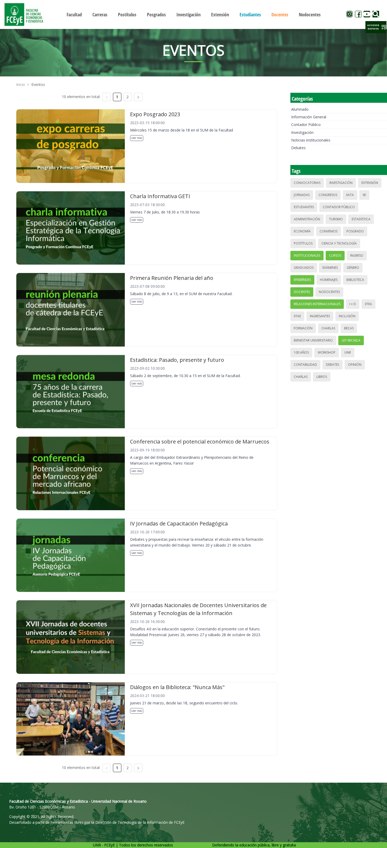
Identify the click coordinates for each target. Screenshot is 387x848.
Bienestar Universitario (313, 340)
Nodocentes (329, 292)
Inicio (20, 84)
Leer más (136, 138)
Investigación (302, 132)
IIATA (350, 195)
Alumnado (300, 109)
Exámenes (330, 267)
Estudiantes (304, 207)
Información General (308, 116)
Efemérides (302, 279)
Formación (303, 328)
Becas (349, 328)
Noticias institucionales (310, 140)
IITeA (368, 304)
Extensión (369, 183)
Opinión (354, 364)
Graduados (304, 267)
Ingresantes (320, 316)
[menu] (193, 14)
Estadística (361, 219)
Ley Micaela (351, 340)
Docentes (302, 292)
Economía (302, 231)
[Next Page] (138, 97)
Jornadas (302, 195)
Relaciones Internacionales (317, 304)
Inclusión (347, 316)
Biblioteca (355, 279)
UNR (347, 352)
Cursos (335, 255)
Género (353, 267)
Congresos (328, 195)
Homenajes (329, 279)
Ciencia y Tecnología (339, 243)
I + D (352, 304)
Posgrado (355, 231)
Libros (321, 376)
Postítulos (303, 243)
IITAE (297, 316)
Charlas (328, 328)
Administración (307, 219)
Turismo (336, 219)
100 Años (301, 352)
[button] (375, 27)
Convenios (329, 231)
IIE (364, 195)
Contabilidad (305, 364)
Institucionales (307, 255)
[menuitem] (74, 14)
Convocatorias (307, 183)
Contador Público (306, 124)
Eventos (38, 84)
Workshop (326, 352)
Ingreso (356, 255)
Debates (298, 147)
